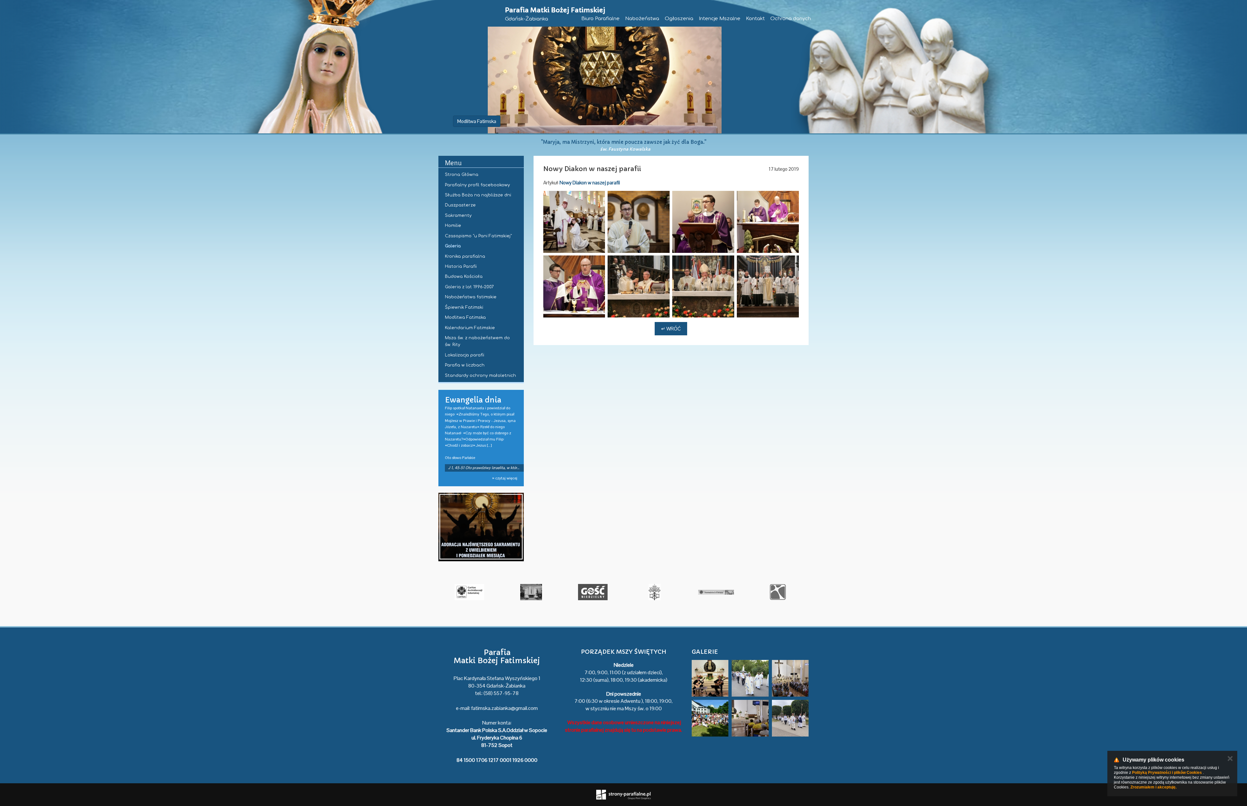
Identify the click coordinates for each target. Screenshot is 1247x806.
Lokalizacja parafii (464, 355)
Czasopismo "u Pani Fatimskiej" (478, 236)
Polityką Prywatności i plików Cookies (1167, 772)
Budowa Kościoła (464, 276)
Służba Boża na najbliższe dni (478, 195)
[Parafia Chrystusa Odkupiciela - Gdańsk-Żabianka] (713, 592)
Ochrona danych (790, 18)
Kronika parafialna (465, 256)
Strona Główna (461, 174)
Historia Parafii (461, 266)
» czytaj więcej (504, 478)
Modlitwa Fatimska (476, 121)
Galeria (453, 246)
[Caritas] (651, 592)
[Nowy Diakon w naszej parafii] (574, 222)
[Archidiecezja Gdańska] (590, 592)
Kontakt (755, 18)
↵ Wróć (671, 329)
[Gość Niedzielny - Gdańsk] (775, 592)
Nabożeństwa (642, 18)
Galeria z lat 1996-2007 (469, 287)
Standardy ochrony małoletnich (480, 375)
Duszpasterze (460, 205)
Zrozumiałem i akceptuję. (1153, 787)
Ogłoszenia (679, 18)
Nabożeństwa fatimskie (471, 297)
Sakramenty (458, 215)
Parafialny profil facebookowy (477, 185)
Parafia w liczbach (465, 365)
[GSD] (528, 592)
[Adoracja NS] (481, 527)
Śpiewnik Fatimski (464, 307)
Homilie (453, 225)
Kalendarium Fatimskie (470, 328)
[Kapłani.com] (466, 592)
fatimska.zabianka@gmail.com (504, 708)
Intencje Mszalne (719, 18)
